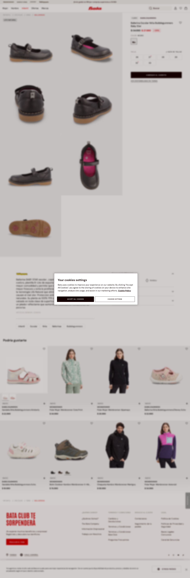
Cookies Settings (115, 299)
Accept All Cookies (75, 299)
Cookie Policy (124, 290)
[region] (96, 289)
